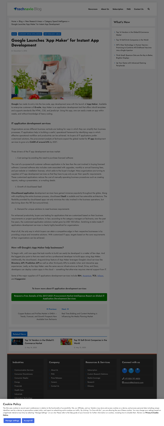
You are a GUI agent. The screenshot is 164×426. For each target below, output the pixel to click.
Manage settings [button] (12, 420)
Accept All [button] (28, 420)
